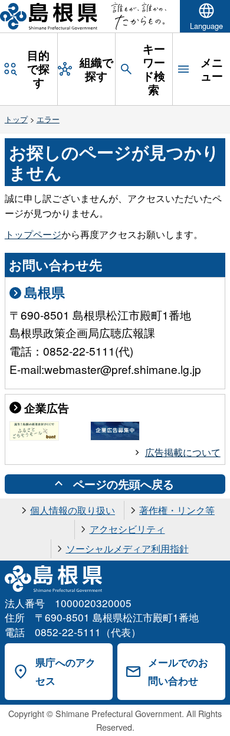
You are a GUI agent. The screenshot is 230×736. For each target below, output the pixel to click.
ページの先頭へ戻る (123, 484)
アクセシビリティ (127, 529)
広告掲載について (183, 452)
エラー (48, 119)
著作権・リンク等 (177, 510)
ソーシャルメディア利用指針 (127, 548)
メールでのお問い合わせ (178, 671)
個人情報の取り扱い (72, 510)
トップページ (33, 234)
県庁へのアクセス (65, 671)
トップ (16, 119)
